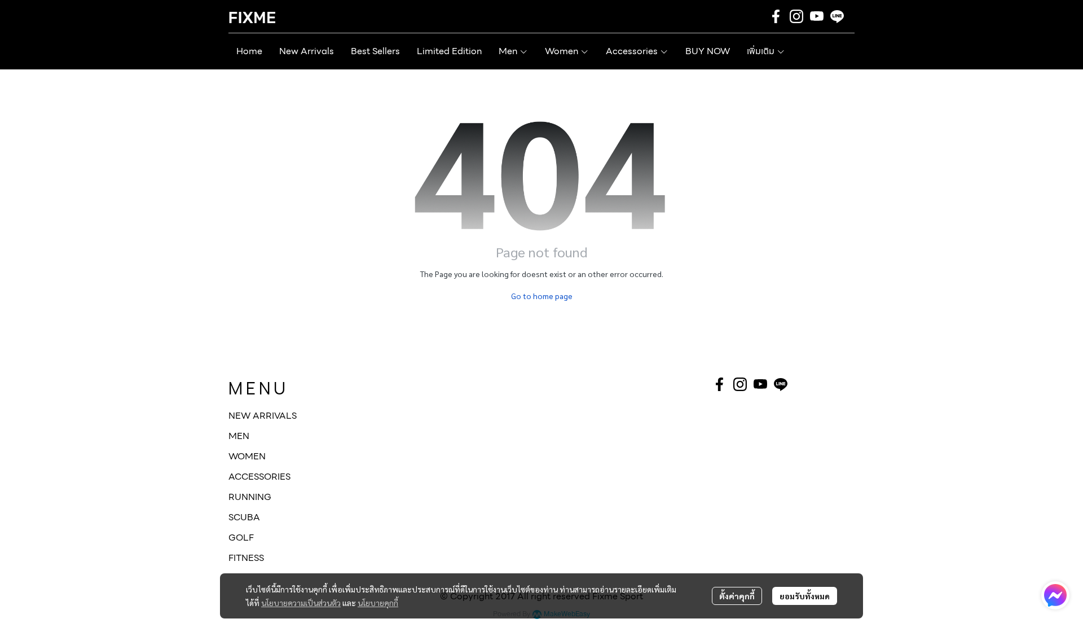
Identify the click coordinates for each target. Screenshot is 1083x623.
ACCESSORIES (259, 477)
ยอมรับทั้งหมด (805, 596)
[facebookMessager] (1055, 595)
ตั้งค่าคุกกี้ (737, 596)
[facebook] (776, 16)
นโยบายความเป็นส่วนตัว (301, 603)
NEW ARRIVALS (262, 416)
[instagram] (796, 16)
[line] (837, 16)
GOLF (241, 537)
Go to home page (542, 296)
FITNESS (246, 558)
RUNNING (249, 497)
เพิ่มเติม (762, 51)
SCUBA (244, 517)
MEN (238, 436)
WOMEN (247, 456)
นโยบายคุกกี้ (378, 603)
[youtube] (817, 16)
